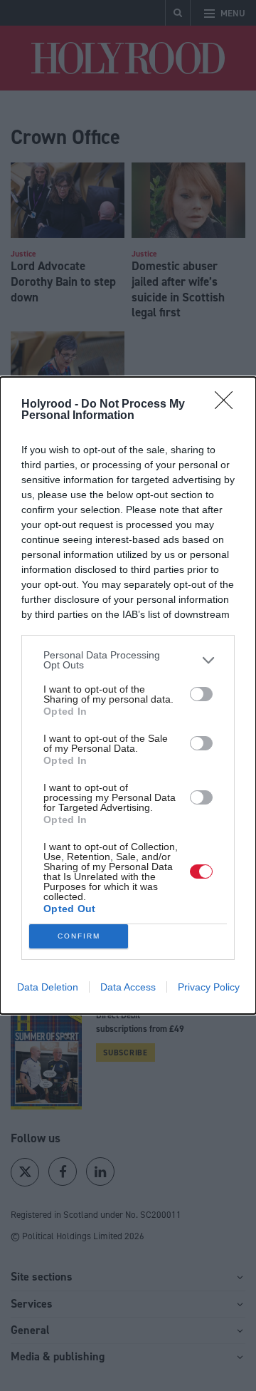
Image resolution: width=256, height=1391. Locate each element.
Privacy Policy (209, 987)
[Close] (228, 404)
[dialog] (128, 695)
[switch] (201, 694)
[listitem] (128, 660)
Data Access (128, 987)
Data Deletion (47, 987)
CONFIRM (79, 936)
